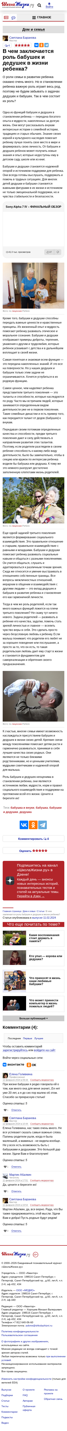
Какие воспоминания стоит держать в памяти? (44, 938)
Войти (49, 6)
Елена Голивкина (20, 1074)
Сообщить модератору (42, 1080)
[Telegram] (46, 45)
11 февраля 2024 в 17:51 (15, 1180)
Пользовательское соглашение (19, 1335)
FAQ (25, 1395)
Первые (27, 1038)
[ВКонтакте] (36, 45)
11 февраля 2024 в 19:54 (15, 1205)
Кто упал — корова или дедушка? (45, 958)
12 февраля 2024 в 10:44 (16, 1124)
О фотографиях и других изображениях (24, 1341)
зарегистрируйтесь (15, 1050)
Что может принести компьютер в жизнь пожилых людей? (43, 1003)
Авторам (28, 1400)
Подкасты (7, 1417)
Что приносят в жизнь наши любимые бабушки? (45, 981)
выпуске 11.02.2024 (44, 917)
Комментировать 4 (33, 838)
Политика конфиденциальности (20, 1331)
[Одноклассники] (41, 45)
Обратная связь (53, 1399)
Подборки (7, 1395)
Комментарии (9, 1411)
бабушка (42, 807)
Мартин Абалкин (20, 1174)
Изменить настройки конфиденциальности (26, 1378)
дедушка (25, 811)
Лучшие (38, 1038)
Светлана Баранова (22, 1118)
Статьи (5, 1400)
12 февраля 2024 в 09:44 (16, 1080)
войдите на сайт (44, 1050)
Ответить (16, 1110)
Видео (5, 1422)
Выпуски (6, 1389)
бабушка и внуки (22, 807)
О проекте (29, 1389)
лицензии (17, 311)
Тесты (4, 1406)
